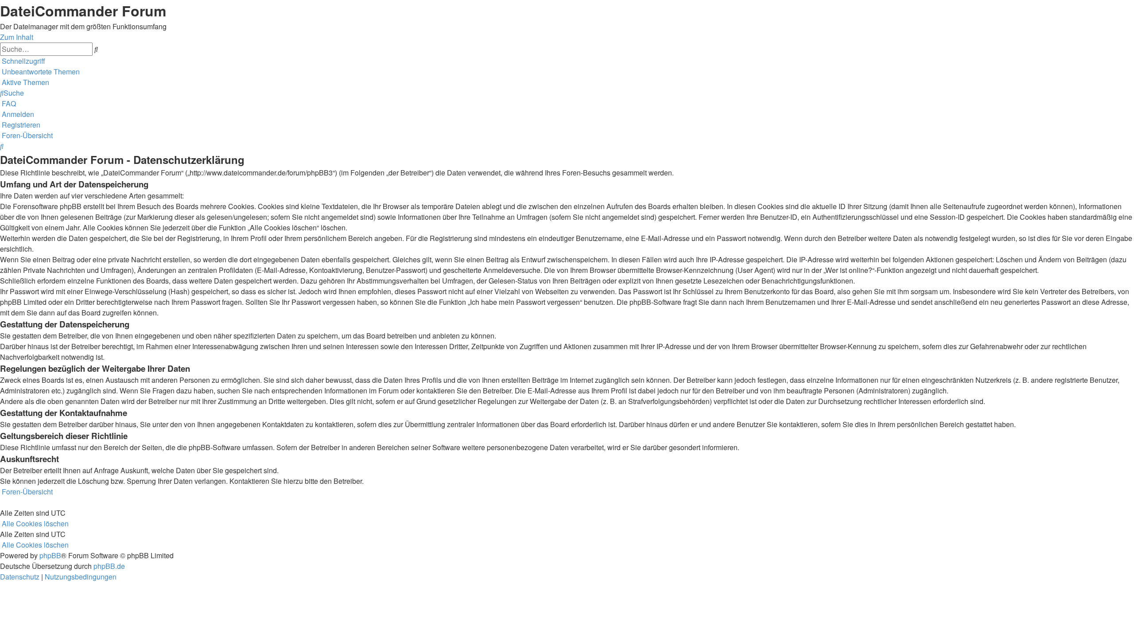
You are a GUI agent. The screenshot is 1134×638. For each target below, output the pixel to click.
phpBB (50, 555)
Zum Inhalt (16, 37)
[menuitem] (40, 71)
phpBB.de (109, 566)
